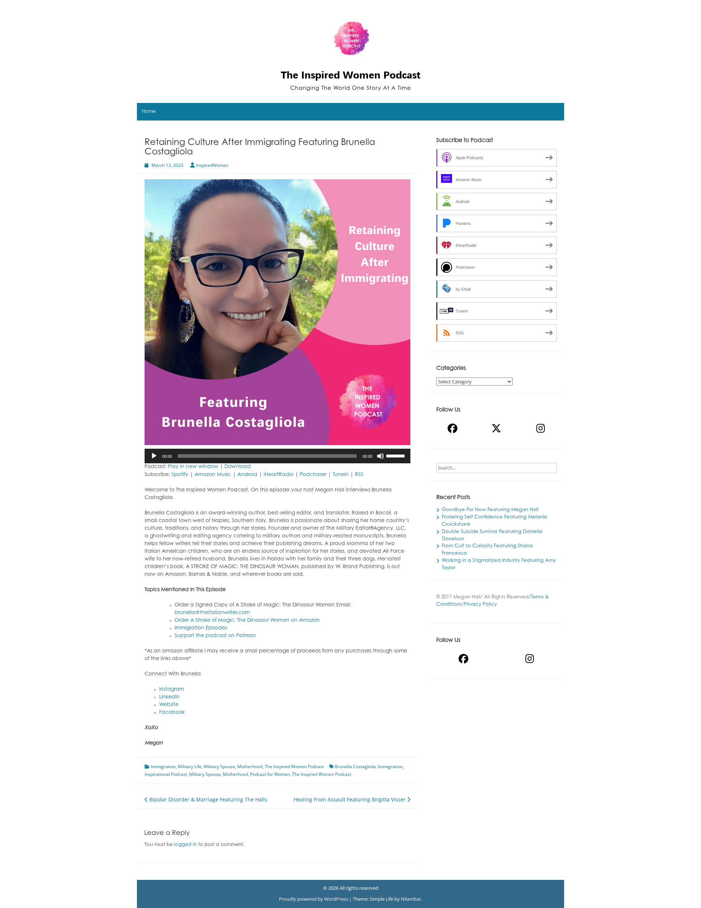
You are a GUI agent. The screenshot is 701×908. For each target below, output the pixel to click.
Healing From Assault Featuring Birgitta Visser (350, 799)
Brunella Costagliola (355, 766)
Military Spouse (219, 766)
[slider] (396, 455)
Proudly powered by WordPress (314, 899)
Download (238, 467)
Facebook (172, 712)
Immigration (163, 766)
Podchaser (313, 475)
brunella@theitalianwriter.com (212, 613)
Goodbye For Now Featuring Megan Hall (490, 510)
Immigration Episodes (201, 628)
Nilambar (411, 899)
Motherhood (250, 766)
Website (169, 705)
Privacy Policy (480, 604)
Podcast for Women (270, 774)
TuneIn (341, 475)
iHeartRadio (279, 475)
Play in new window (193, 467)
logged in (185, 844)
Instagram (171, 689)
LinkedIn (169, 697)
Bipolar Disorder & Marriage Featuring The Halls (207, 799)
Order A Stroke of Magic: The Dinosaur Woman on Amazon (247, 620)
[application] (277, 456)
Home (149, 111)
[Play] (154, 456)
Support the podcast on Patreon (215, 636)
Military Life (190, 766)
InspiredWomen (212, 165)
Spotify (180, 475)
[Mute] (380, 456)
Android (247, 475)
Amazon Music (213, 475)
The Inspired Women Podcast (351, 75)
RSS (359, 475)
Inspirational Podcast (166, 774)
